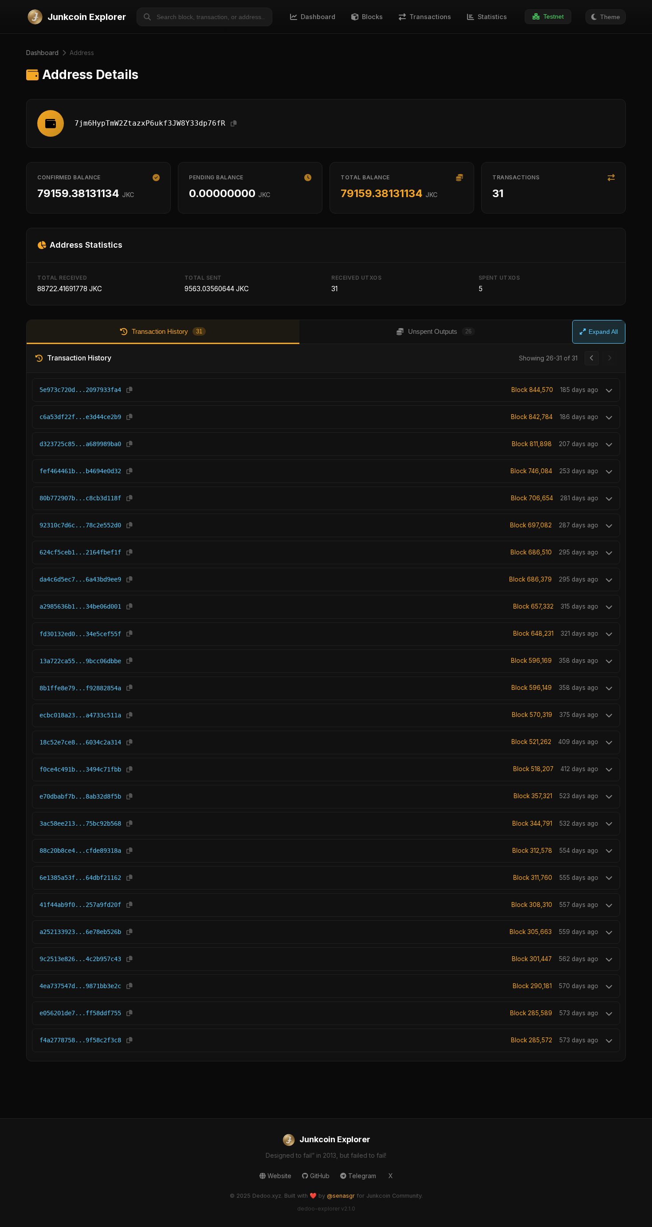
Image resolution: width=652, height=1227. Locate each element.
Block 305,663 (531, 931)
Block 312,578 (532, 850)
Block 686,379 (530, 579)
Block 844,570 (532, 389)
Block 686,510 (531, 552)
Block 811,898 (532, 443)
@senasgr (341, 1195)
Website (279, 1176)
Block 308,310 (531, 904)
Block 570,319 (532, 714)
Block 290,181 (532, 986)
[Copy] (233, 123)
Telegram (362, 1176)
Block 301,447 (532, 958)
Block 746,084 (531, 471)
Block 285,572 (531, 1040)
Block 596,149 (531, 687)
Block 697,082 (531, 525)
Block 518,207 (533, 768)
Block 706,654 (532, 498)
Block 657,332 (533, 606)
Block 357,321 (533, 796)
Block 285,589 (531, 1013)
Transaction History (167, 331)
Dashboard (42, 52)
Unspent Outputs (439, 331)
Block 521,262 (531, 741)
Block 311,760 (532, 877)
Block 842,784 (532, 416)
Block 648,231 (533, 633)
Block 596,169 (531, 660)
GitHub (320, 1176)
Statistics (492, 16)
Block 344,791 (532, 823)
